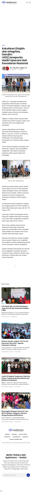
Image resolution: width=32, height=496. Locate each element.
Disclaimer (7, 437)
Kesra (3, 45)
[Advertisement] (16, 24)
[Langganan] (28, 475)
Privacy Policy (23, 434)
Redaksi (7, 434)
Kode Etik (25, 437)
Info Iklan (14, 434)
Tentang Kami (16, 437)
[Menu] (30, 2)
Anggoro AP (23, 68)
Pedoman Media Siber (16, 439)
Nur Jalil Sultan (14, 68)
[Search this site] (27, 2)
